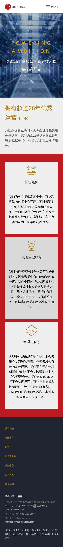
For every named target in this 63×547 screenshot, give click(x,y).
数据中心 (9, 465)
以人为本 (9, 474)
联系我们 (9, 484)
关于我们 (9, 428)
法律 (7, 530)
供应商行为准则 (40, 530)
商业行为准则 (21, 530)
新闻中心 (9, 437)
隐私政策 (18, 534)
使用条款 (31, 534)
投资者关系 (10, 456)
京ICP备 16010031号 (22, 505)
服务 (7, 447)
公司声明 (44, 534)
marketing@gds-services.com (19, 522)
